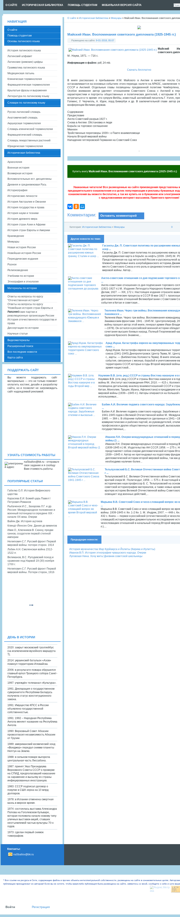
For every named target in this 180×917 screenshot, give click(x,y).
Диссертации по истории (23, 327)
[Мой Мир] (82, 206)
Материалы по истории (22, 288)
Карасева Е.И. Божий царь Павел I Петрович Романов (28, 500)
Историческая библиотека (96, 227)
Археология (14, 162)
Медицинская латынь (20, 73)
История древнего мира (22, 218)
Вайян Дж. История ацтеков (24, 521)
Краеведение (15, 235)
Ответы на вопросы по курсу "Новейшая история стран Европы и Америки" (30, 306)
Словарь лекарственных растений (28, 140)
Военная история (18, 167)
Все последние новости (22, 351)
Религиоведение (17, 270)
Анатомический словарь (22, 117)
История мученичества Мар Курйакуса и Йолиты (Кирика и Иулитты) (112, 549)
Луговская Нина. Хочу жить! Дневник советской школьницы (105, 556)
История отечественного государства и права (32, 321)
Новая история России (21, 247)
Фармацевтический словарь (24, 134)
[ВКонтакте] (70, 206)
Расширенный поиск (20, 346)
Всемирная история (19, 173)
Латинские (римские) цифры (25, 61)
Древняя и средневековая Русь (26, 184)
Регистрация (41, 907)
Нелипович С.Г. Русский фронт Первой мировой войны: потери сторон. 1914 (31, 543)
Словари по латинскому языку (26, 102)
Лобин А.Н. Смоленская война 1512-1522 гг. (30, 551)
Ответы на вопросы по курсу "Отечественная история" (25, 298)
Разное (12, 264)
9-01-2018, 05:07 (105, 40)
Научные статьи (17, 333)
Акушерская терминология (24, 123)
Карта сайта (15, 357)
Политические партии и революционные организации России (30, 313)
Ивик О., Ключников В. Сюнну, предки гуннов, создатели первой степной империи (30, 534)
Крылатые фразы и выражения (27, 90)
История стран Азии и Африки (26, 224)
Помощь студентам (19, 35)
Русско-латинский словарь (23, 111)
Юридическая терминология (25, 146)
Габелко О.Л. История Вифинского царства (28, 492)
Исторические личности (22, 196)
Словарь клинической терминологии (30, 129)
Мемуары (119, 227)
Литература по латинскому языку (28, 96)
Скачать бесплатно (139, 69)
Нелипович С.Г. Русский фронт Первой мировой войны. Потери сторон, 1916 (31, 570)
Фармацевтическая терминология (28, 84)
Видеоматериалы (18, 340)
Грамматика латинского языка (26, 67)
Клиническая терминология (24, 79)
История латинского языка (24, 50)
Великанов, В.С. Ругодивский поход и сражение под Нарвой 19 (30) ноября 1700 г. (30, 561)
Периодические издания (22, 258)
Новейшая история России (24, 253)
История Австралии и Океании (26, 201)
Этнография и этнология (23, 281)
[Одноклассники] (76, 206)
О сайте (12, 29)
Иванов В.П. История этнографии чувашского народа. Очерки (107, 552)
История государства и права (25, 207)
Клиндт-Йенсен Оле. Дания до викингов (32, 525)
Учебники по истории (20, 275)
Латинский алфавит (19, 56)
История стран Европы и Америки (28, 230)
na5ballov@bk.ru (23, 854)
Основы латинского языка (23, 41)
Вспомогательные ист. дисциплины (29, 178)
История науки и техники (23, 213)
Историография (17, 190)
